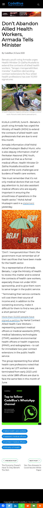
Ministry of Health (12, 447)
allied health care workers (15, 431)
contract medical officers (15, 442)
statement (28, 203)
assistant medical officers (15, 436)
